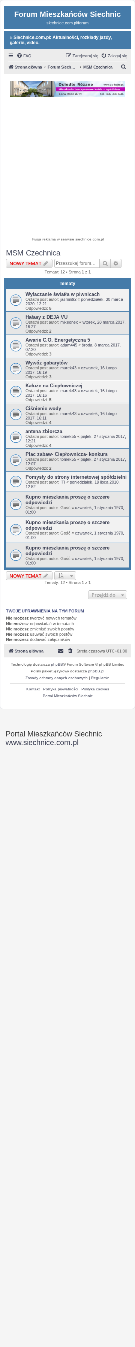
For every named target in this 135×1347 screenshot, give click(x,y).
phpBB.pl (96, 671)
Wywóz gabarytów (47, 363)
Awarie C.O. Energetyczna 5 (58, 340)
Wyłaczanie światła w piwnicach (63, 294)
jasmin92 (68, 299)
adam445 (68, 345)
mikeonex (69, 322)
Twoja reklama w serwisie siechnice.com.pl (68, 239)
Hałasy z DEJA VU (47, 317)
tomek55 (68, 436)
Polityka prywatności (60, 689)
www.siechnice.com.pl (42, 742)
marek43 (68, 368)
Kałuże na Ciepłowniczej (54, 385)
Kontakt (33, 689)
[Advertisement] (67, 167)
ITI (62, 482)
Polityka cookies (95, 689)
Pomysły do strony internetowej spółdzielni (76, 477)
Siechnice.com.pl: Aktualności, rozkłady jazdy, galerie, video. (61, 40)
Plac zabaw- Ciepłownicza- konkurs (67, 454)
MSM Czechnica (33, 253)
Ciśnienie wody (43, 408)
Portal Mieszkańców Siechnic (68, 696)
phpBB (57, 664)
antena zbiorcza (44, 431)
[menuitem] (24, 55)
